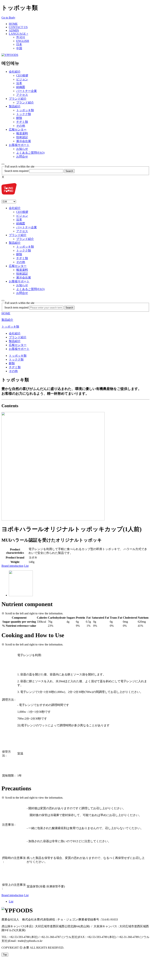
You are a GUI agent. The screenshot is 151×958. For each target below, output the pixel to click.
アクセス (22, 94)
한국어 (20, 37)
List (26, 565)
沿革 (19, 83)
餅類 (19, 117)
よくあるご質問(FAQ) (30, 152)
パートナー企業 (26, 90)
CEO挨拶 (22, 75)
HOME (13, 23)
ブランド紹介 (18, 98)
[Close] (2, 300)
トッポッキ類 (25, 110)
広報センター (18, 129)
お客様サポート (19, 145)
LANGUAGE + (18, 33)
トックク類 (23, 114)
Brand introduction (12, 565)
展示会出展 (23, 141)
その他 (20, 125)
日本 (19, 44)
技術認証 (22, 137)
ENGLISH (22, 40)
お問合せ (22, 156)
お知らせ (22, 148)
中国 (19, 48)
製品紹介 (15, 106)
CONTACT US (18, 27)
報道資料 (22, 133)
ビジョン (22, 79)
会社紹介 (15, 71)
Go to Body (8, 17)
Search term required (16, 170)
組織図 (20, 87)
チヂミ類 (22, 121)
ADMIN (14, 30)
